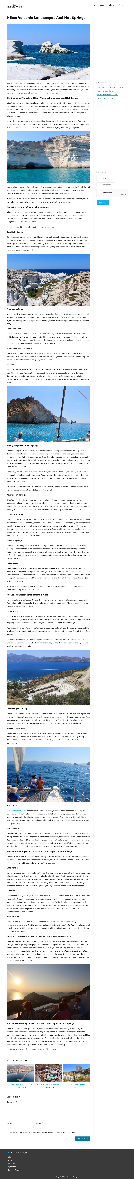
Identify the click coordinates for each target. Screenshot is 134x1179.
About (10, 1157)
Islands (41, 1049)
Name (10, 1123)
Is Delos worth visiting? (77, 1084)
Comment (12, 1102)
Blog (10, 1160)
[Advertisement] (112, 46)
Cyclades (32, 1049)
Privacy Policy (14, 1170)
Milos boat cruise (19, 811)
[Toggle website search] (126, 5)
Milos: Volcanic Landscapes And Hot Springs (110, 87)
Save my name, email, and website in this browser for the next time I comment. (43, 1132)
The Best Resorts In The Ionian (106, 91)
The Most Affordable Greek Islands (107, 94)
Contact (11, 1163)
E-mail (39, 1123)
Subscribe (102, 202)
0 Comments (54, 1049)
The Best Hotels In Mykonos (48, 1084)
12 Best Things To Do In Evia (20, 1084)
